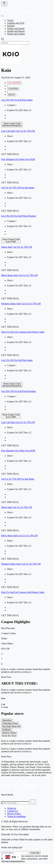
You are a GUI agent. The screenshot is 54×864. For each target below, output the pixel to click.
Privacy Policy (14, 813)
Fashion (11, 25)
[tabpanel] (27, 228)
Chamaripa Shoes (10, 723)
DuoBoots (6, 730)
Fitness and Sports (15, 28)
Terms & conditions (16, 816)
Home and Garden (16, 34)
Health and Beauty (16, 31)
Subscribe (35, 853)
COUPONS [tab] (13, 89)
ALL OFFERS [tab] (14, 83)
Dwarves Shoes (9, 733)
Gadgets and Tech (15, 23)
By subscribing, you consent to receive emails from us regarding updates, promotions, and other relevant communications (24, 859)
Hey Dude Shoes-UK (11, 726)
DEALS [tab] (11, 95)
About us (11, 808)
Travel (10, 20)
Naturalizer (7, 720)
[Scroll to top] (4, 3)
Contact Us (12, 811)
